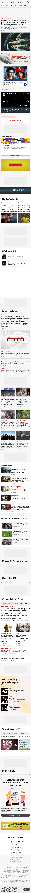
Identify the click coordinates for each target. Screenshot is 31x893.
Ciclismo (3, 368)
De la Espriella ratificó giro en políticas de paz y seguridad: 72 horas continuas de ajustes (20, 498)
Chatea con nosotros (16, 852)
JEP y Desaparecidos (6, 633)
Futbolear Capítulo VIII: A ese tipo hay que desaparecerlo (16, 264)
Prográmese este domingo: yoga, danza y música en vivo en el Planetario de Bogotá (7, 445)
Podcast (9, 262)
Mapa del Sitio (15, 845)
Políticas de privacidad (15, 861)
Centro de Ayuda (15, 863)
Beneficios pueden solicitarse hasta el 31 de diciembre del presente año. (13, 28)
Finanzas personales (5, 18)
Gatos (17, 441)
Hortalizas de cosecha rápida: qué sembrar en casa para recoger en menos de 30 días (19, 489)
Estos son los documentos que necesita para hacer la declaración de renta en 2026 (15, 354)
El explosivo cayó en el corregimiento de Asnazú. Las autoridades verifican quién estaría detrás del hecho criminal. (15, 325)
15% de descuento (24, 737)
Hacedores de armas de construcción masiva (13, 659)
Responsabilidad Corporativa (15, 857)
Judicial (3, 314)
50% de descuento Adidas (8, 737)
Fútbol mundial (4, 360)
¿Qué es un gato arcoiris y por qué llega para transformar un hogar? (22, 444)
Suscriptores (14, 486)
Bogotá (3, 441)
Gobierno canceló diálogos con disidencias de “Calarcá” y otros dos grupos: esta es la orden (23, 638)
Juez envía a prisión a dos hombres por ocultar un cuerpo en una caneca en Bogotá (19, 471)
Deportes (9, 255)
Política (13, 477)
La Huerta (20, 486)
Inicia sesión (6, 148)
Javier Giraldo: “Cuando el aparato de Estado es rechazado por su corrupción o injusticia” (9, 209)
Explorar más (15, 693)
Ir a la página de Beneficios (15, 815)
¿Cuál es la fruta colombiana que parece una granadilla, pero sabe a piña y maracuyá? (23, 424)
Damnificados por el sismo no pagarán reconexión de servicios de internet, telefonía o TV (15, 22)
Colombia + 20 (11, 606)
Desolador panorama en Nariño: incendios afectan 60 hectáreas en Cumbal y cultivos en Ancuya (8, 403)
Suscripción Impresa (15, 847)
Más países (18, 398)
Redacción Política (22, 645)
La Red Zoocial (4, 420)
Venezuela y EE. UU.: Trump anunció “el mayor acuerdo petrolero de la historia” (15, 110)
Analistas (3, 657)
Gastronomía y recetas (21, 420)
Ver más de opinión (14, 120)
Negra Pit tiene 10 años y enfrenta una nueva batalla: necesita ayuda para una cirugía (7, 424)
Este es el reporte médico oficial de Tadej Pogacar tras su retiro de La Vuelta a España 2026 (15, 371)
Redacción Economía (14, 31)
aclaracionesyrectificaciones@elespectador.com (15, 876)
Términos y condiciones (15, 859)
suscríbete (12, 148)
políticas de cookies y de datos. (9, 891)
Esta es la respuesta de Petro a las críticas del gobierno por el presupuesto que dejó (19, 480)
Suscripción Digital (15, 850)
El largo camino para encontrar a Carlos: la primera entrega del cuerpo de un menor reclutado (7, 638)
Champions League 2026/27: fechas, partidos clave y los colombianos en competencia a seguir (15, 362)
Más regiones (4, 398)
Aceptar (26, 889)
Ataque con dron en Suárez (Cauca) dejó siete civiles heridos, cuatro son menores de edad (15, 318)
